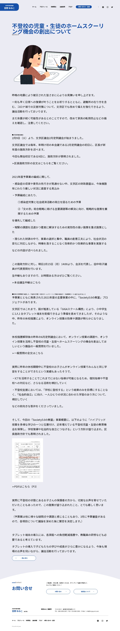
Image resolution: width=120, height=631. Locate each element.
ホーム (34, 7)
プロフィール (44, 7)
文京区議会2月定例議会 (50, 138)
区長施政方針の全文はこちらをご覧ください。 (42, 163)
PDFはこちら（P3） (26, 486)
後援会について (85, 591)
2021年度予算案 (21, 177)
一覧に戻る (24, 558)
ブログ (70, 7)
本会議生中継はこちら (27, 282)
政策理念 (53, 7)
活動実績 (62, 7)
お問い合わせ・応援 (84, 7)
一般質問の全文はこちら (28, 353)
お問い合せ (58, 591)
